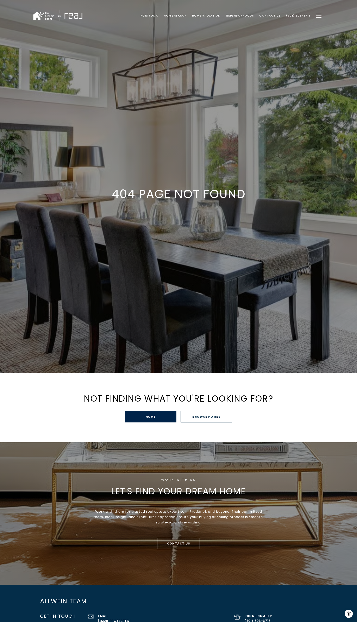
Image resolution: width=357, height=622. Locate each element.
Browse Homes (206, 417)
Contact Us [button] (178, 543)
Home (151, 417)
